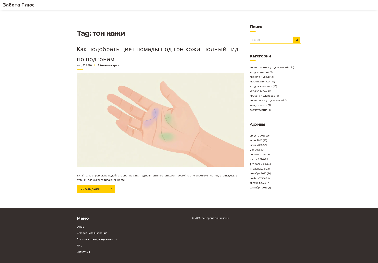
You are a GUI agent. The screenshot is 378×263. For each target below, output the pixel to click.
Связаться (83, 252)
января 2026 (260, 168)
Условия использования (92, 233)
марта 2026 (259, 159)
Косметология (260, 110)
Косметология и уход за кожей (272, 67)
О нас (80, 226)
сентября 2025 (260, 187)
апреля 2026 (260, 154)
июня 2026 (258, 145)
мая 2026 (257, 149)
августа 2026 (260, 135)
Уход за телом (260, 91)
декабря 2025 (260, 173)
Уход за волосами (263, 86)
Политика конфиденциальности (97, 239)
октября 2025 (259, 183)
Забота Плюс (18, 5)
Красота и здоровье (264, 95)
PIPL (79, 245)
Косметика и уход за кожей (268, 100)
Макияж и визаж (262, 81)
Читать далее (90, 189)
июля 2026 (258, 140)
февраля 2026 (260, 164)
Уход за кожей (261, 72)
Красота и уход (261, 76)
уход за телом (260, 105)
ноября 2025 (260, 178)
